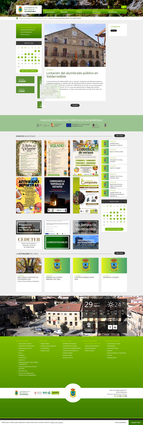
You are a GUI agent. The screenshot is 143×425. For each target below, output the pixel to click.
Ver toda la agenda (29, 71)
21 (32, 60)
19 (25, 60)
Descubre (41, 81)
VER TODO (119, 136)
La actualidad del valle (39, 18)
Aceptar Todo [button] (135, 422)
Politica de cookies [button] (56, 422)
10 (18, 57)
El (50, 11)
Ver (41, 105)
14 (32, 57)
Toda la (96, 11)
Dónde (22, 80)
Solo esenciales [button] (120, 422)
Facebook (122, 7)
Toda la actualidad (25, 18)
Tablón (112, 11)
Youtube (125, 7)
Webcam (109, 7)
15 (35, 57)
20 (28, 60)
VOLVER (75, 105)
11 (22, 57)
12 (25, 57)
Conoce (79, 11)
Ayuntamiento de (29, 9)
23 (39, 60)
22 (35, 60)
